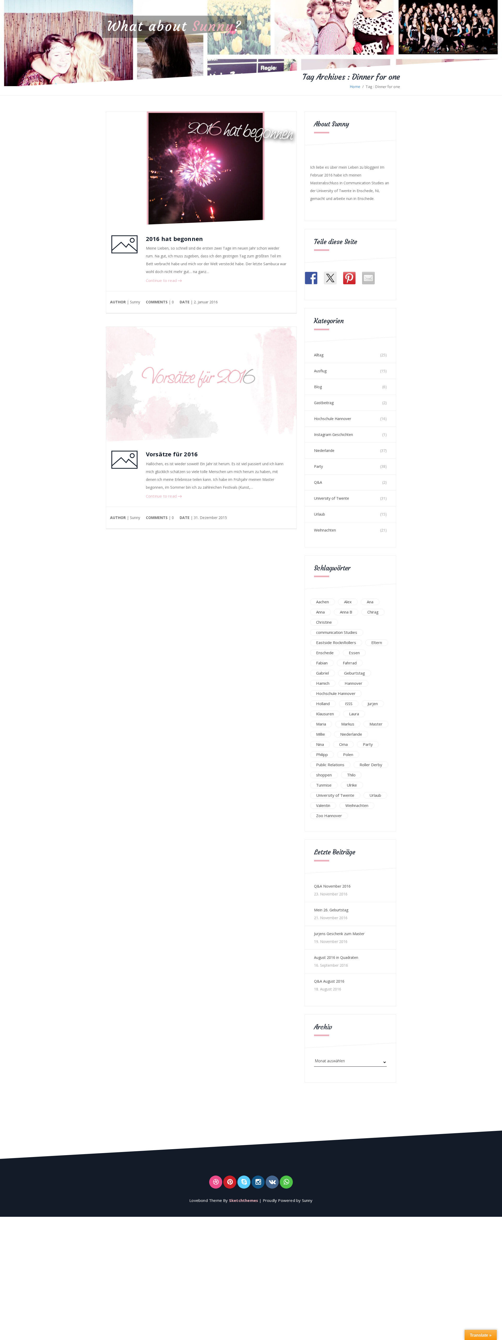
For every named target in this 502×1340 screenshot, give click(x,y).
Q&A (318, 482)
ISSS (348, 703)
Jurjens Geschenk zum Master (339, 933)
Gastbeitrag (324, 402)
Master (376, 724)
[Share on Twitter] (330, 278)
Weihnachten (325, 530)
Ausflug (320, 370)
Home (355, 86)
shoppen (324, 774)
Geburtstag (354, 673)
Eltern (376, 642)
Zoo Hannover (329, 815)
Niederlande (324, 450)
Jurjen (373, 703)
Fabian (322, 662)
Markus (347, 724)
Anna (320, 612)
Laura (354, 713)
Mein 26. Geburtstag (331, 909)
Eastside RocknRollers (336, 642)
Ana (370, 601)
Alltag (318, 354)
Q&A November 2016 (332, 886)
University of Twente (331, 498)
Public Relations (330, 764)
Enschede (325, 652)
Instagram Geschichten (333, 434)
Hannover (353, 683)
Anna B (346, 612)
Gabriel (322, 673)
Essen (354, 652)
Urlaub (319, 514)
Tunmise (324, 785)
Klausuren (325, 713)
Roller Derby (371, 764)
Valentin (323, 805)
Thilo (351, 774)
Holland (323, 703)
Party (318, 466)
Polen (348, 754)
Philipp (322, 754)
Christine (324, 622)
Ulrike (352, 785)
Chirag (373, 612)
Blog (318, 386)
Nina (320, 744)
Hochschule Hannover (332, 418)
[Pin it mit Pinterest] (349, 278)
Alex (348, 601)
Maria (321, 724)
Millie (320, 734)
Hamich (322, 683)
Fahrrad (350, 662)
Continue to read (162, 280)
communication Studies (336, 632)
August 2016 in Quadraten (336, 957)
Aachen (322, 601)
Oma (343, 744)
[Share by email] (368, 278)
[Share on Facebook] (311, 278)
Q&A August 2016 (329, 981)
